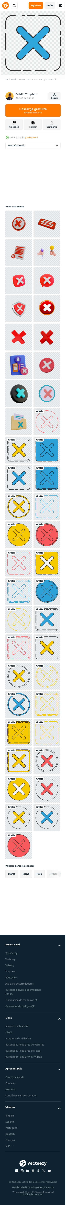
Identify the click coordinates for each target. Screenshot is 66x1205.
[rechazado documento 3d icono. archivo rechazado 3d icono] (18, 280)
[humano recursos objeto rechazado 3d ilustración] (18, 506)
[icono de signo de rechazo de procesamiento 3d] (18, 591)
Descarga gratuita (33, 110)
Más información (16, 145)
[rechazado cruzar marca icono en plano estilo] (18, 647)
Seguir (54, 98)
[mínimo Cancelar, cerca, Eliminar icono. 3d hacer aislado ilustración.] (18, 534)
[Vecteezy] (5, 5)
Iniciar (50, 5)
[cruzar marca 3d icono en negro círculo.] (18, 563)
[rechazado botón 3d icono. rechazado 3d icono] (18, 252)
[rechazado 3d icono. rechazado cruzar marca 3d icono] (18, 224)
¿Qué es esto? (31, 137)
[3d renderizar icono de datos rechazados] (18, 619)
